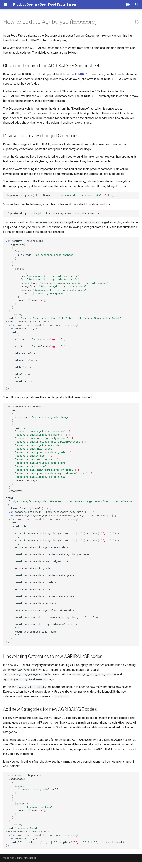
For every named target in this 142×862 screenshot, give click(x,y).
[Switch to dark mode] (128, 4)
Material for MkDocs (25, 857)
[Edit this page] (137, 22)
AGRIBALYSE (83, 74)
